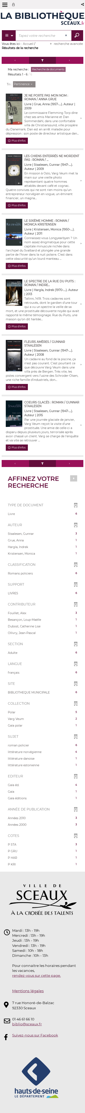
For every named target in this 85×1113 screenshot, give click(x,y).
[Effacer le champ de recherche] (66, 35)
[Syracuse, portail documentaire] (42, 18)
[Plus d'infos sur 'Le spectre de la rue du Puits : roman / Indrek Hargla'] (14, 292)
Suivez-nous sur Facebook (35, 1035)
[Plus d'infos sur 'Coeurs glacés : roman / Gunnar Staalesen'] (14, 413)
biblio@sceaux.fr (27, 1024)
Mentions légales (28, 991)
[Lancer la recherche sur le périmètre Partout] (77, 35)
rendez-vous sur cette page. (36, 976)
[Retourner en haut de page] (73, 478)
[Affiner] (42, 60)
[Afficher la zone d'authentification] (14, 4)
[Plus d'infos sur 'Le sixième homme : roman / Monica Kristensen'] (14, 232)
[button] (83, 4)
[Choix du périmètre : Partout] (9, 35)
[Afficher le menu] (5, 5)
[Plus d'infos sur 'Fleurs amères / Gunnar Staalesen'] (14, 355)
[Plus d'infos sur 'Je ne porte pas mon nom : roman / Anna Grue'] (14, 109)
